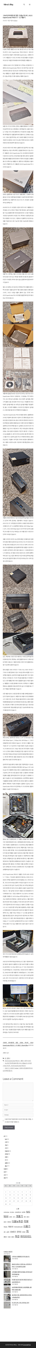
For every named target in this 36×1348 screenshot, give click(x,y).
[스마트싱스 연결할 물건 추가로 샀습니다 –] (7, 1259)
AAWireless (6, 1212)
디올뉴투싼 (17, 1221)
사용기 (26, 1226)
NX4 (6, 1216)
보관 (5, 1171)
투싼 (17, 1236)
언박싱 (19, 1232)
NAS (6, 1139)
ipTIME (23, 1212)
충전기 (5, 1236)
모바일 (6, 1154)
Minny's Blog (8, 4)
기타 (6, 1148)
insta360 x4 (18, 1212)
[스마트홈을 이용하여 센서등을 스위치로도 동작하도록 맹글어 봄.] (7, 1274)
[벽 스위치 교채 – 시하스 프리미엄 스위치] (7, 1305)
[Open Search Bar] (24, 4)
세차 (5, 1231)
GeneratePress (27, 1344)
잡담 (5, 1177)
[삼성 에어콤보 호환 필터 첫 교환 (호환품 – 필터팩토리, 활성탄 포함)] (7, 1290)
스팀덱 (7, 1231)
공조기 (5, 1221)
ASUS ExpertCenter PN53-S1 (12, 1060)
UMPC (10, 1216)
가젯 (6, 1142)
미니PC (29, 1060)
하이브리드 (25, 1236)
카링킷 (9, 1236)
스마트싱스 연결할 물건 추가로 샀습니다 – (21, 1256)
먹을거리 (7, 1151)
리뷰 (25, 1060)
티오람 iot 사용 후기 (8, 1251)
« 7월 (17, 1208)
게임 (6, 1145)
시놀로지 (13, 1231)
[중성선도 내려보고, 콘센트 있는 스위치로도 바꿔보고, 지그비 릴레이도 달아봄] (7, 1267)
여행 (6, 1157)
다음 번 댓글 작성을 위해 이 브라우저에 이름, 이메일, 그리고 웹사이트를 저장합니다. (19, 1120)
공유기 (27, 1216)
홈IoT (6, 1165)
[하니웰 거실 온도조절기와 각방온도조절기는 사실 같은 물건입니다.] (7, 1282)
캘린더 (12, 1236)
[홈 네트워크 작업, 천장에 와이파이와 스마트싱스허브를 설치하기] (7, 1298)
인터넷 (23, 1231)
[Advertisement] (18, 1245)
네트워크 (9, 1221)
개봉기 (22, 1060)
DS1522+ (12, 1212)
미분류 (5, 1169)
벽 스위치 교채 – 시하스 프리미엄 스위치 (20, 1302)
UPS (14, 1216)
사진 (5, 1174)
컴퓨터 (8, 1058)
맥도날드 (5, 1226)
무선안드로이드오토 (18, 1226)
